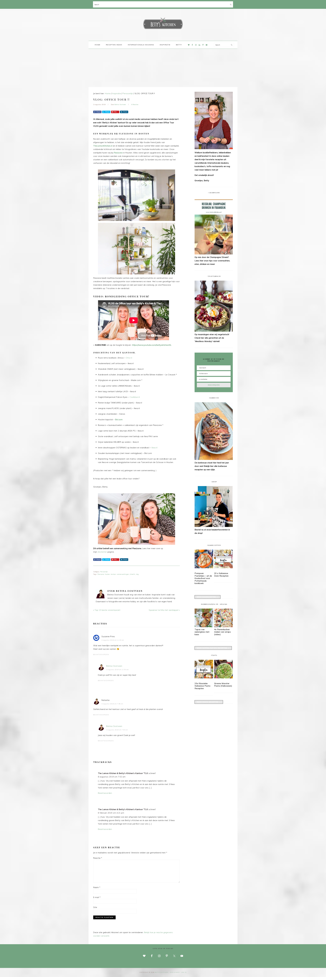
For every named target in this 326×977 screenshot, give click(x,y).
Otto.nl (129, 358)
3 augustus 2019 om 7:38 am (112, 704)
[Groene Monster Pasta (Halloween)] (223, 669)
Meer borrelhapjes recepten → (213, 648)
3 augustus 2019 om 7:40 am (117, 730)
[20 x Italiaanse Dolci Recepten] (223, 559)
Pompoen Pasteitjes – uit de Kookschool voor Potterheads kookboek (203, 578)
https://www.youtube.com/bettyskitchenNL (152, 345)
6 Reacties (135, 104)
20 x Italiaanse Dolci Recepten (221, 574)
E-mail (96, 897)
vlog (137, 574)
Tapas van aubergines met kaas (202, 632)
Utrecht (132, 574)
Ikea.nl (155, 447)
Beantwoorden (101, 654)
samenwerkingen (123, 574)
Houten (107, 574)
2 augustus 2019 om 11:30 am (112, 640)
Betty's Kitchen (163, 24)
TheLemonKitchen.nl (102, 146)
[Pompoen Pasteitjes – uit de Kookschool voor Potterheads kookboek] (204, 559)
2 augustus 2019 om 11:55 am (117, 669)
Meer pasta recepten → (209, 702)
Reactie (97, 858)
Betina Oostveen (114, 666)
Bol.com (119, 419)
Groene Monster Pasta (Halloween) (223, 684)
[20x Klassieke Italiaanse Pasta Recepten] (204, 669)
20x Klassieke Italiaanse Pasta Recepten (202, 686)
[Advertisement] (163, 68)
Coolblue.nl (135, 397)
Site (95, 907)
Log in (184, 972)
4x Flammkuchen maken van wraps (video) (222, 632)
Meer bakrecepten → (207, 597)
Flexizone (118, 152)
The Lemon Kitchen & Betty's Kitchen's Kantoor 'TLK (123, 773)
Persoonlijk (104, 572)
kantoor (113, 574)
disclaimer (102, 552)
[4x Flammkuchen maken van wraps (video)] (223, 626)
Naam (96, 887)
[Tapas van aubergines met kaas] (204, 626)
